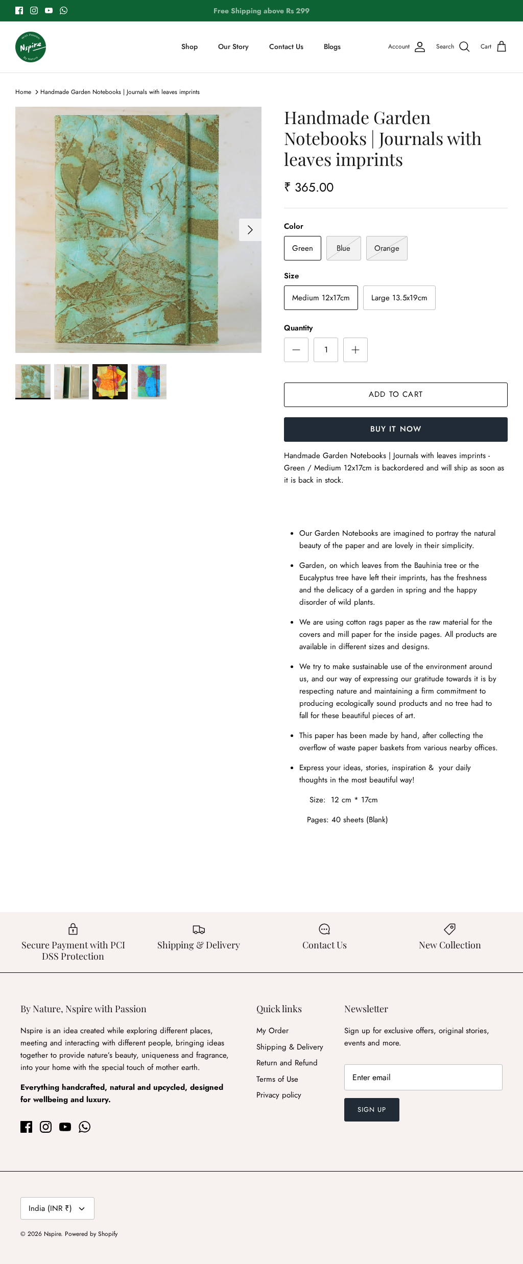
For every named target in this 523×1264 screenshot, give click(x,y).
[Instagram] (34, 10)
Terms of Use (277, 1079)
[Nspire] (30, 47)
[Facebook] (19, 10)
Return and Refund (287, 1062)
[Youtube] (49, 10)
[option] (138, 230)
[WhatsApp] (63, 10)
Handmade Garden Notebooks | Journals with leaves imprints (120, 92)
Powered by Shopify (91, 1233)
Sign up (372, 1109)
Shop (189, 46)
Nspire (52, 1233)
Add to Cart (396, 394)
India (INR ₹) (50, 1208)
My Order (272, 1030)
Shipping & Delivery (289, 1047)
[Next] (250, 230)
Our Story (233, 46)
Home (23, 92)
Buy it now (396, 429)
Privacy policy (278, 1095)
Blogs (332, 46)
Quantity (298, 328)
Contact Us (286, 46)
